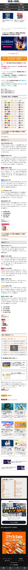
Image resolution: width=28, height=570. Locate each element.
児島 (15, 485)
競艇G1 (10, 395)
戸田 (3, 482)
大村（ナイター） (17, 497)
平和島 (3, 485)
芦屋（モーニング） (18, 492)
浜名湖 (3, 488)
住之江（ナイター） (6, 497)
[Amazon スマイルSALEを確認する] (14, 543)
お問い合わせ (7, 560)
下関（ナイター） (17, 489)
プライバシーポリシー (7, 558)
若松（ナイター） (17, 491)
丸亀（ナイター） (17, 484)
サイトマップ (21, 560)
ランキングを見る (14, 522)
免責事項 (21, 558)
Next (27, 17)
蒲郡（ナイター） (5, 489)
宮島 (15, 486)
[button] (25, 322)
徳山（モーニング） (18, 488)
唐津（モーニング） (18, 495)
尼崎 (15, 481)
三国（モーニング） (6, 494)
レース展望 (4, 395)
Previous (1, 17)
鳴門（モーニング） (18, 482)
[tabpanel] (7, 17)
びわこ (3, 495)
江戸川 (3, 484)
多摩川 (3, 486)
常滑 (3, 491)
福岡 (15, 494)
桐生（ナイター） (5, 481)
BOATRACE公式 (14, 562)
